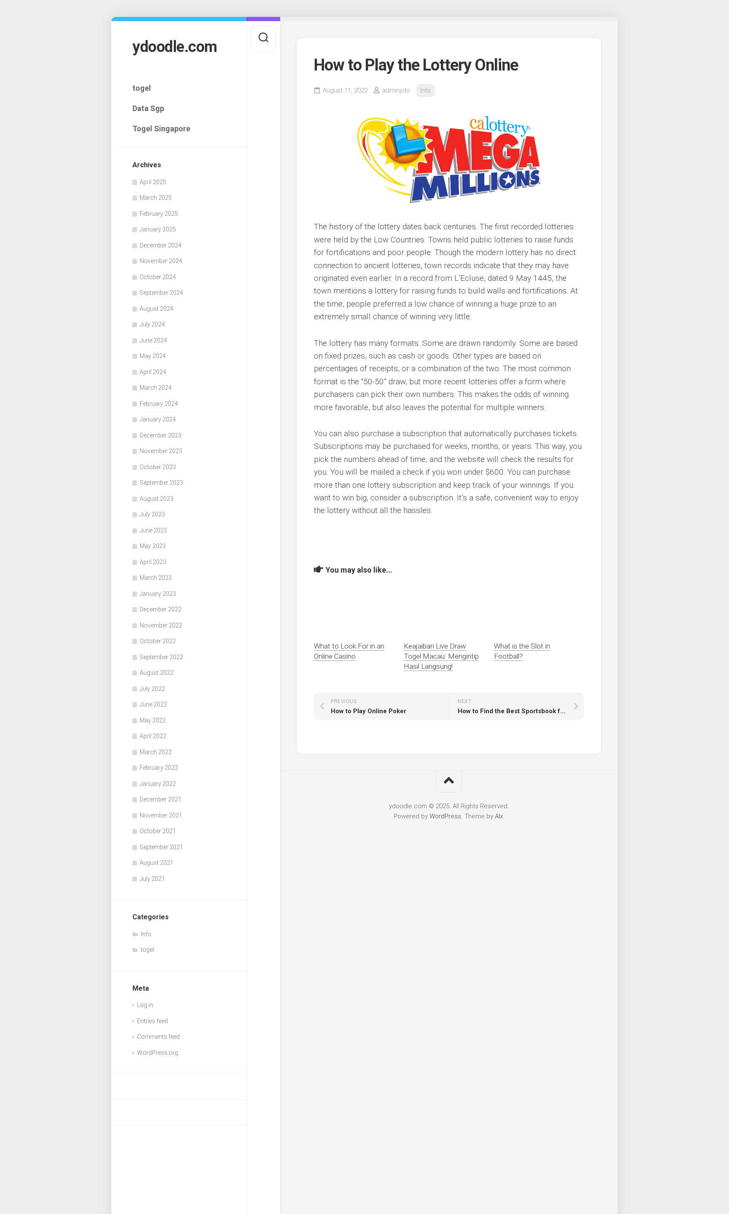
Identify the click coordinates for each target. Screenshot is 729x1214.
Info (146, 934)
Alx (499, 816)
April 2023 (153, 562)
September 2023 (161, 482)
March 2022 (156, 752)
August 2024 (156, 308)
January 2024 (158, 419)
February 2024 (159, 403)
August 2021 (156, 862)
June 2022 (153, 704)
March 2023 (156, 577)
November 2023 (161, 451)
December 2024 (160, 245)
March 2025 (156, 197)
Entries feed (152, 1021)
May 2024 (153, 356)
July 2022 (152, 688)
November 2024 (161, 261)
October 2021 (158, 831)
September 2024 (161, 292)
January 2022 (158, 783)
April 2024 (153, 372)
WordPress (445, 816)
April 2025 (153, 182)
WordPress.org (157, 1052)
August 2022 (156, 672)
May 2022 (153, 720)
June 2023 (153, 530)
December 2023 (160, 435)
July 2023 (152, 514)
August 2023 (156, 498)
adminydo (396, 90)
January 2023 (158, 593)
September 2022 (161, 657)
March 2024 (156, 387)
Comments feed (158, 1036)
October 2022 (158, 641)
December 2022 (160, 609)
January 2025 (158, 229)
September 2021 (161, 847)
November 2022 (161, 625)
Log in (145, 1005)
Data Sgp (148, 108)
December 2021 (160, 799)
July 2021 (152, 878)
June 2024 (153, 340)
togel (141, 88)
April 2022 (153, 736)
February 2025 (159, 213)
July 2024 (152, 324)
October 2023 (158, 467)
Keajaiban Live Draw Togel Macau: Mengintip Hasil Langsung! (441, 656)
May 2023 (153, 546)
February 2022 (159, 767)
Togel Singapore (161, 128)
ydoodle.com (174, 47)
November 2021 (161, 815)
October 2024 (158, 277)
